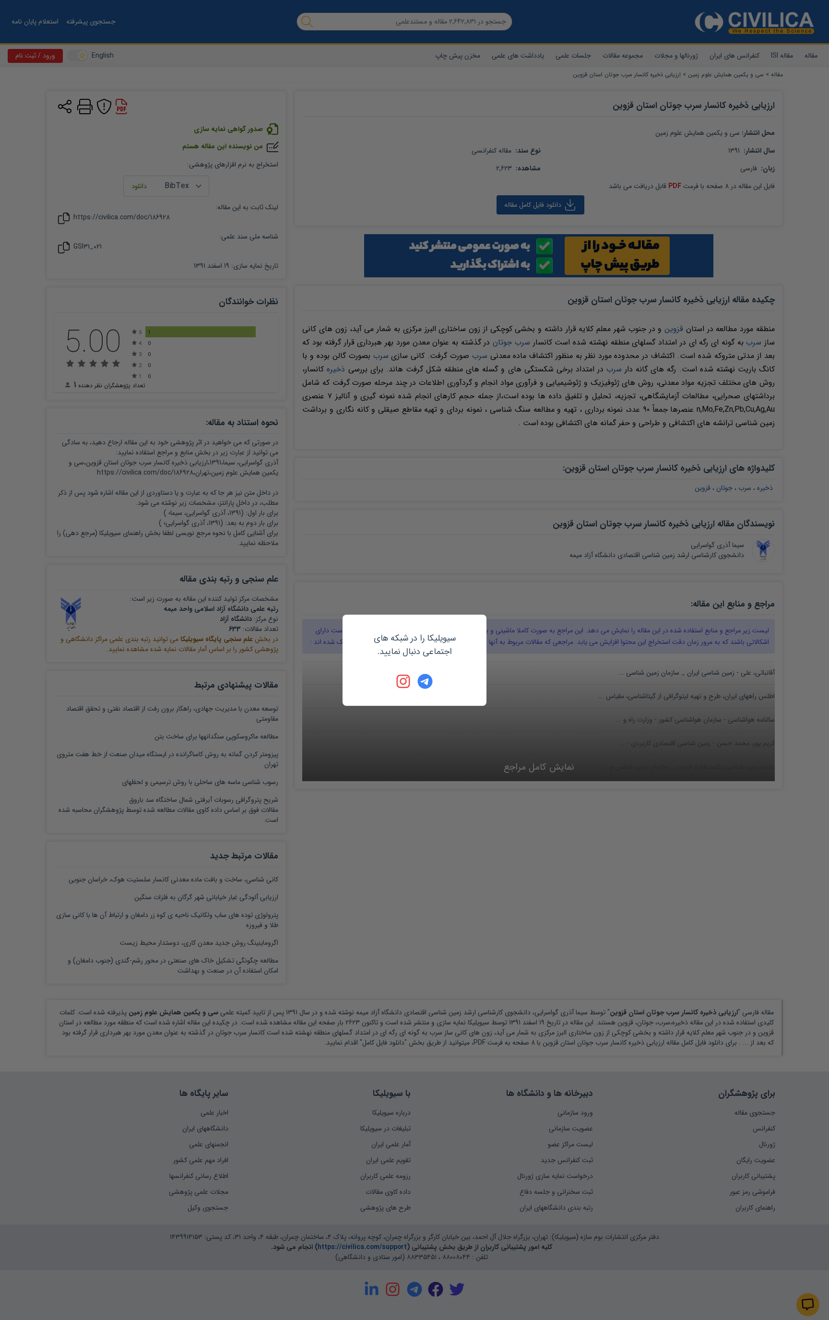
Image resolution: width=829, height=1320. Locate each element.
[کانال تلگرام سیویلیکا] (425, 681)
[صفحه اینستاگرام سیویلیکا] (404, 681)
